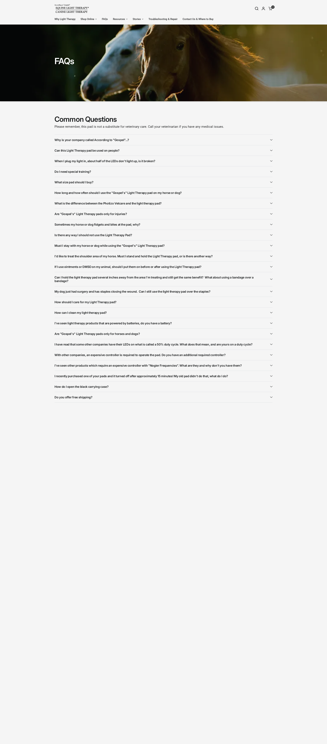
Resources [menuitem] (119, 19)
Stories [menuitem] (137, 19)
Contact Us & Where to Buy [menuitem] (198, 19)
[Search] (256, 8)
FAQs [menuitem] (105, 19)
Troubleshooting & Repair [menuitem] (163, 19)
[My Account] (263, 8)
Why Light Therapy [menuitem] (64, 19)
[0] (269, 8)
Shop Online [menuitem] (87, 19)
